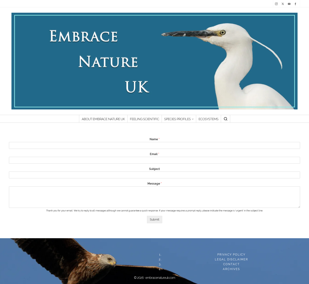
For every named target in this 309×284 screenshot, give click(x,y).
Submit (154, 219)
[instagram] (277, 4)
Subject (154, 169)
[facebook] (296, 4)
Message (155, 183)
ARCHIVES (231, 269)
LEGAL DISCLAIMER (231, 259)
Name (155, 139)
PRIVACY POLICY (231, 254)
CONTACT (231, 264)
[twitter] (283, 4)
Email (154, 154)
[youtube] (290, 4)
